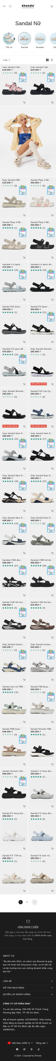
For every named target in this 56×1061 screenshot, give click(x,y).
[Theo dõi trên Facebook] (17, 1049)
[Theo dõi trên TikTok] (38, 1049)
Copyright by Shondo (32, 1056)
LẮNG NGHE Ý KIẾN (28, 927)
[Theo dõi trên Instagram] (24, 1049)
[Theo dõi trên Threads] (31, 1049)
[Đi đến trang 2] (35, 902)
